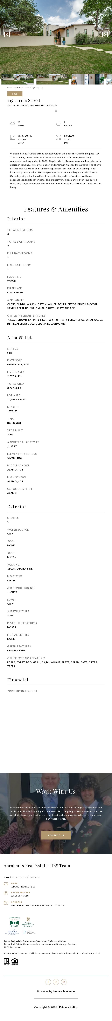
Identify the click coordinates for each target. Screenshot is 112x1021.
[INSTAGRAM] (56, 982)
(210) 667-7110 (19, 895)
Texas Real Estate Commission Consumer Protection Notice (35, 941)
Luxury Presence (64, 991)
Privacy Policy (68, 1007)
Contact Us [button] (56, 835)
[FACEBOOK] (48, 982)
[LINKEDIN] (64, 982)
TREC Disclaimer (12, 947)
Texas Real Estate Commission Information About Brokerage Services (40, 944)
